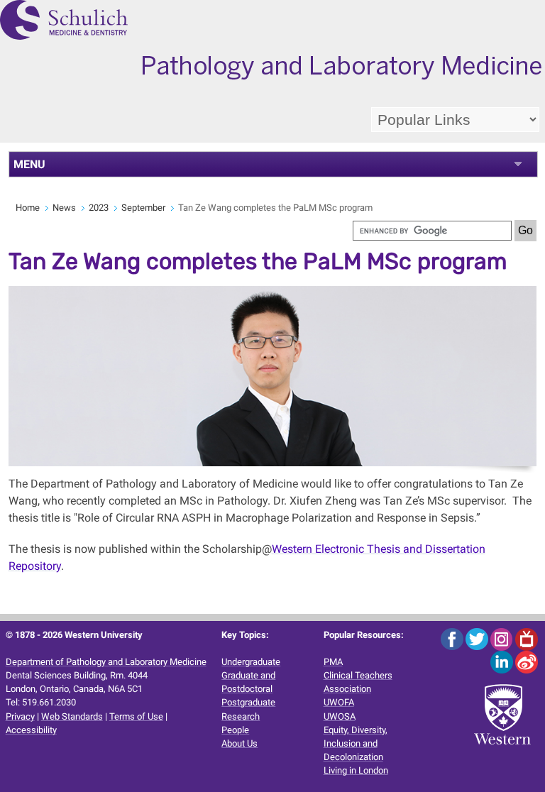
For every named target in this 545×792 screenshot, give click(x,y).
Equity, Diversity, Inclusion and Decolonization (355, 743)
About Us (239, 743)
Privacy (20, 716)
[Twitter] (478, 638)
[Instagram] (502, 638)
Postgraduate (248, 702)
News (64, 207)
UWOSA (340, 716)
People (235, 730)
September (143, 207)
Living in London (356, 770)
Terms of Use (136, 716)
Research (240, 716)
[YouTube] (526, 638)
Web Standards (72, 716)
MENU (29, 164)
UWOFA (339, 702)
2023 (99, 207)
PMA (333, 661)
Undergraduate (250, 661)
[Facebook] (453, 638)
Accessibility (31, 730)
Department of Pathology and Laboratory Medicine (106, 661)
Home (28, 207)
